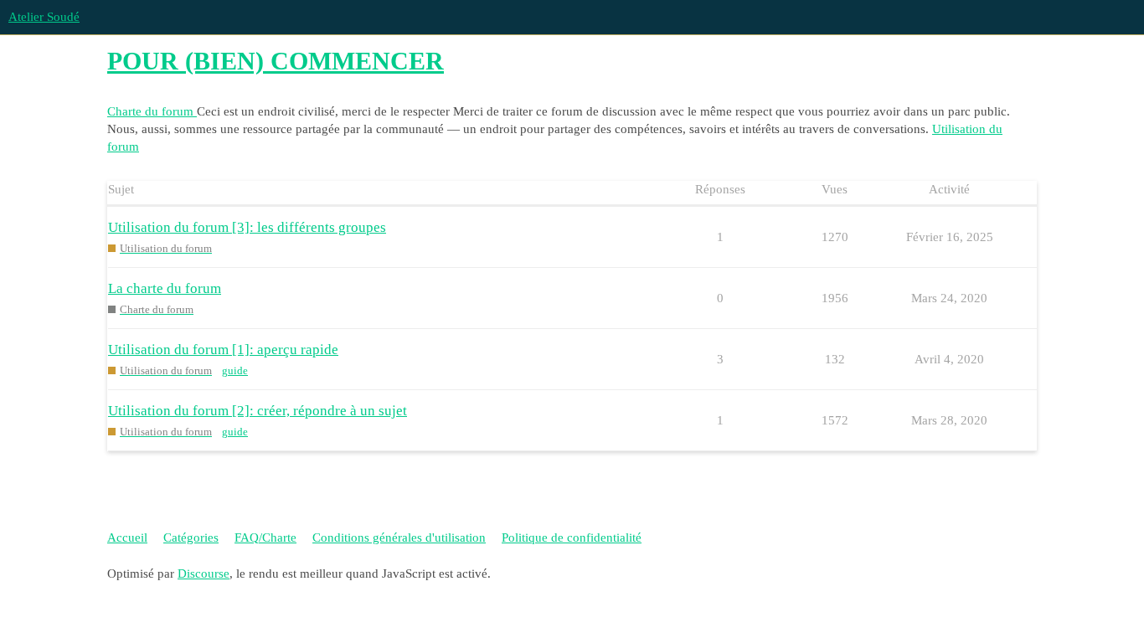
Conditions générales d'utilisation (399, 537)
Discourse (203, 573)
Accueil (127, 537)
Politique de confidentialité (572, 537)
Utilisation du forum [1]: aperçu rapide (223, 350)
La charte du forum (164, 288)
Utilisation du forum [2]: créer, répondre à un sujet (257, 411)
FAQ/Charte (265, 537)
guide (235, 370)
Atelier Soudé (44, 16)
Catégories (191, 537)
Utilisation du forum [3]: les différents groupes (247, 227)
